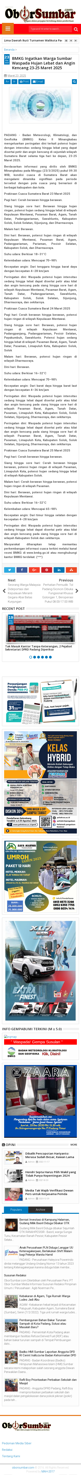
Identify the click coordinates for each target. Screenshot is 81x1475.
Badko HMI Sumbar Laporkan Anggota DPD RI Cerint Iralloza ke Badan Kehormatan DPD (47, 1353)
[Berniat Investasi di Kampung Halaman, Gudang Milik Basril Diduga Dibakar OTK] (11, 1225)
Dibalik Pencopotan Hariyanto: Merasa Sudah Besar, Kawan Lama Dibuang (49, 1156)
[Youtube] (52, 3)
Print (25, 81)
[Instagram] (40, 3)
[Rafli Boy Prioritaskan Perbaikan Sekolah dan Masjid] (11, 1385)
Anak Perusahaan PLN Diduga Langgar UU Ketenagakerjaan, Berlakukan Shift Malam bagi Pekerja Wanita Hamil (46, 1251)
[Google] (46, 3)
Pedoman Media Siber (16, 1443)
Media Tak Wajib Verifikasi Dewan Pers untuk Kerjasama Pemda (49, 1192)
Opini (11, 1144)
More (74, 1144)
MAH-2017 (48, 1471)
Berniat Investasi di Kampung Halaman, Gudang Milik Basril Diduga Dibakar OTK (44, 1221)
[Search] (76, 29)
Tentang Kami (11, 1456)
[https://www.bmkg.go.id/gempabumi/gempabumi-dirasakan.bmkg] (36, 1051)
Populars (16, 1209)
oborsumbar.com (23, 1467)
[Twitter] (34, 3)
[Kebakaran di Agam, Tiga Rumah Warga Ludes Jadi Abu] (11, 1301)
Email (39, 81)
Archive (40, 1209)
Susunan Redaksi (15, 1275)
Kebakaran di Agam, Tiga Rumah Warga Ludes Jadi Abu (44, 1297)
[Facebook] (28, 3)
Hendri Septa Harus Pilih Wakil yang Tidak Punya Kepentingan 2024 (50, 1173)
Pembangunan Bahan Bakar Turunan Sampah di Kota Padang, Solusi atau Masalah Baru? (42, 1323)
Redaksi (7, 1450)
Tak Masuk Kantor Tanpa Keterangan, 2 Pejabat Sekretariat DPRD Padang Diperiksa (38, 647)
